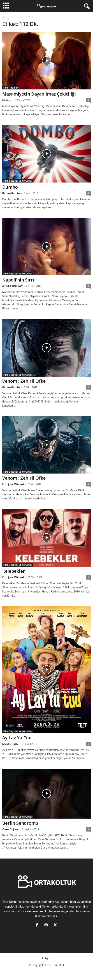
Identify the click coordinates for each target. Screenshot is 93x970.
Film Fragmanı (11, 87)
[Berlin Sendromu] (46, 794)
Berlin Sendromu (20, 823)
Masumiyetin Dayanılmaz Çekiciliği (39, 94)
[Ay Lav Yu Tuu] (46, 669)
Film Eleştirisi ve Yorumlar (17, 180)
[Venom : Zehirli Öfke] (46, 347)
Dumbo (10, 187)
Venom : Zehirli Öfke (24, 381)
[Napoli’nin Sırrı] (46, 246)
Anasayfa (6, 17)
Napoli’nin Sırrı (18, 280)
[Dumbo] (46, 153)
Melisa (6, 100)
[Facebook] (37, 925)
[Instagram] (47, 925)
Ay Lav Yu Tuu (17, 738)
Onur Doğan (10, 829)
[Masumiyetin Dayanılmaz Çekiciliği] (46, 60)
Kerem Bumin (11, 193)
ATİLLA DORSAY (12, 286)
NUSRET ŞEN (10, 743)
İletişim (46, 958)
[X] (56, 925)
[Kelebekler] (46, 537)
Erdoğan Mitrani (13, 484)
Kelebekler (13, 571)
